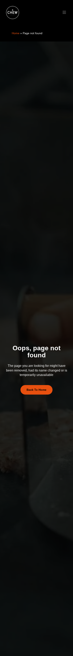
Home (15, 33)
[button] (64, 12)
